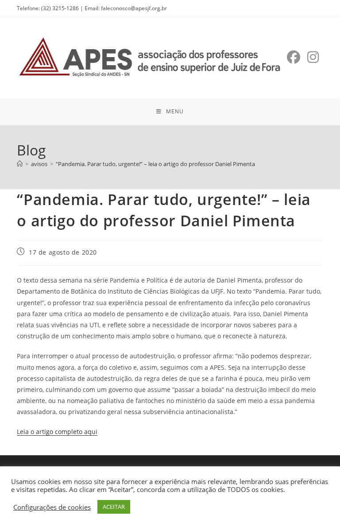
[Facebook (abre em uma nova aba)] (293, 57)
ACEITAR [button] (114, 507)
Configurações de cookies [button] (52, 507)
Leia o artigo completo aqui (57, 431)
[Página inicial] (20, 164)
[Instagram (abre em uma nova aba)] (313, 57)
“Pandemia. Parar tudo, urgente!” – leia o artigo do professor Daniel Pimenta (155, 164)
